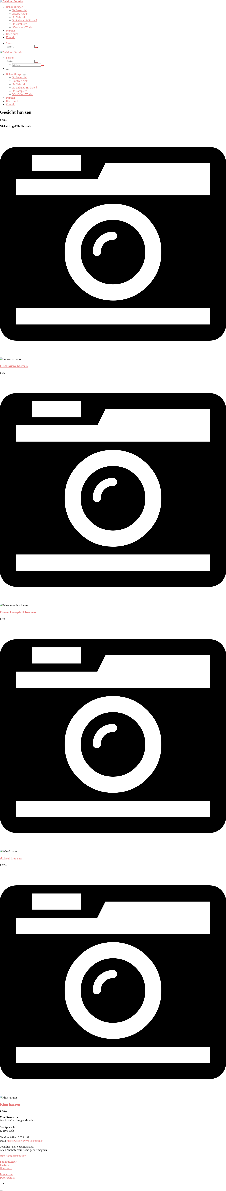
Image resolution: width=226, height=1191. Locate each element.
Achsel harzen (11, 858)
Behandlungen (8, 1161)
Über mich (6, 1168)
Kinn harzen (10, 1104)
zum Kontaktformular (13, 1156)
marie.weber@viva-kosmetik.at (25, 1140)
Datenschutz (7, 1177)
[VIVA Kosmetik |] (11, 1)
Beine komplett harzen (18, 612)
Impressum (6, 1174)
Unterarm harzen (14, 366)
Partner (4, 1165)
